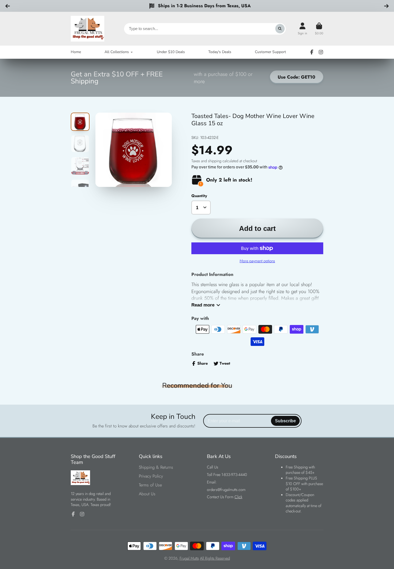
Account (302, 29)
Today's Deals (219, 51)
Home (76, 51)
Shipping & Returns (156, 467)
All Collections (117, 51)
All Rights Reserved (215, 558)
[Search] (280, 28)
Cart (319, 29)
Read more (202, 305)
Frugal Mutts (189, 558)
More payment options (257, 261)
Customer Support (270, 51)
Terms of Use (150, 485)
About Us (147, 494)
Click (238, 497)
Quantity (199, 196)
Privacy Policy (151, 476)
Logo (87, 28)
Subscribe (285, 420)
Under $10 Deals (171, 51)
